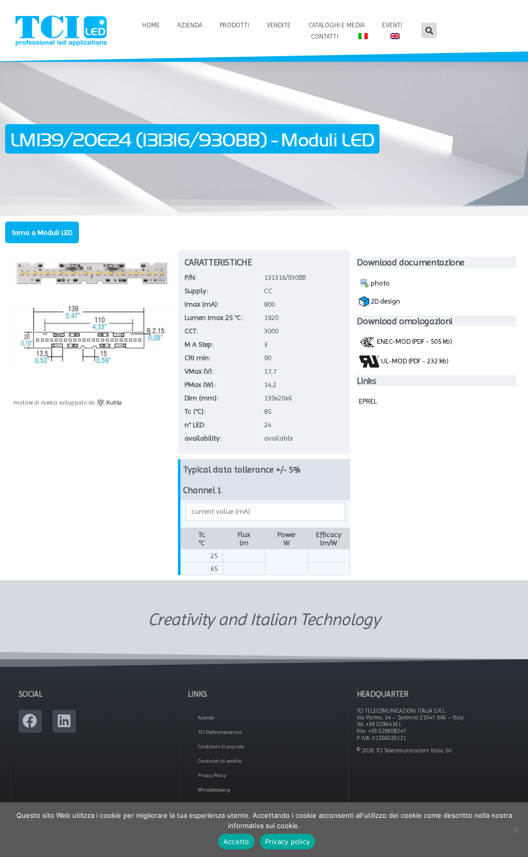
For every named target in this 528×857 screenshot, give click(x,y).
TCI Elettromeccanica (220, 732)
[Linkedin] (64, 721)
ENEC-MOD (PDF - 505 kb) (413, 341)
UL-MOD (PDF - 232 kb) (414, 361)
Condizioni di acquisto (221, 746)
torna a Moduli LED (42, 232)
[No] (515, 830)
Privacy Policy (212, 775)
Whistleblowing (214, 790)
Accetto (236, 841)
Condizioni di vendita (220, 761)
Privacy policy (287, 841)
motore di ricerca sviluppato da (67, 402)
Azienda (189, 25)
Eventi (392, 25)
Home (151, 25)
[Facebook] (30, 721)
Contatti (324, 36)
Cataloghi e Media (336, 25)
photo (379, 283)
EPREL (368, 401)
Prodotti (234, 25)
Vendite (279, 25)
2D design (384, 301)
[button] (429, 30)
